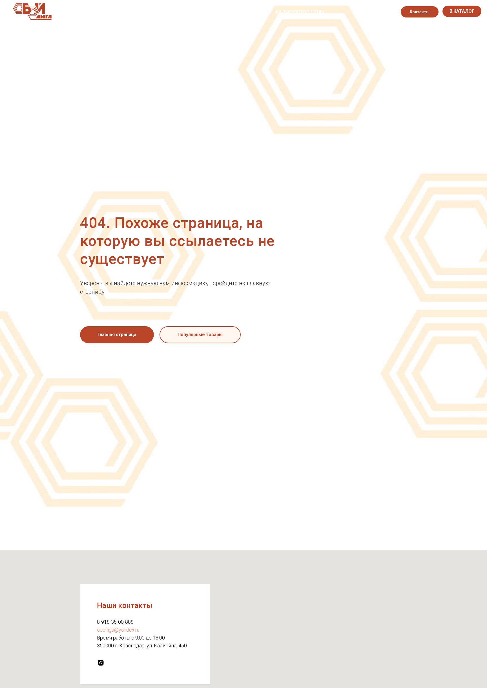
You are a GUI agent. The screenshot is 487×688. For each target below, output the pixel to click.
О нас (170, 12)
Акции (239, 12)
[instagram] (384, 12)
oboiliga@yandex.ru (118, 630)
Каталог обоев (204, 12)
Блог (261, 12)
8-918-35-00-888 (115, 622)
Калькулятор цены (300, 12)
